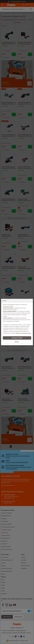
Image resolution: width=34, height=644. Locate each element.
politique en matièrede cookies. (23, 333)
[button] (17, 338)
